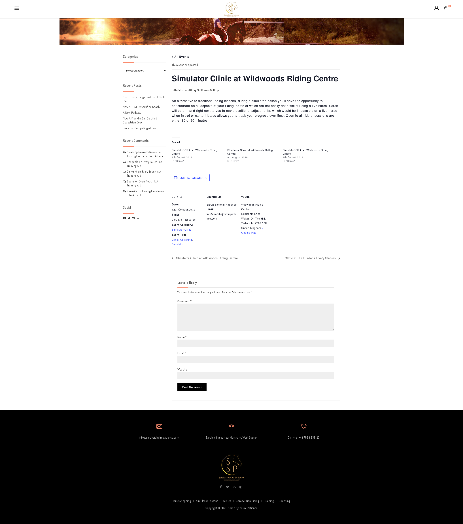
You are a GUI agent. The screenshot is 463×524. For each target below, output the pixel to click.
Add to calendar (191, 178)
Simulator (178, 244)
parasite (132, 191)
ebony (131, 181)
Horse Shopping (181, 501)
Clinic (175, 239)
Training (269, 501)
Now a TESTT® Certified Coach (141, 107)
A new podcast (132, 112)
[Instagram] (240, 487)
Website (182, 369)
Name (182, 337)
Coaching (186, 239)
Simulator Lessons (207, 501)
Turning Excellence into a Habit (145, 156)
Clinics (227, 501)
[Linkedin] (234, 487)
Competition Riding (247, 501)
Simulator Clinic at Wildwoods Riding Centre (194, 151)
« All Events (180, 56)
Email (181, 353)
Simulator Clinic (181, 229)
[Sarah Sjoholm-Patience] (231, 8)
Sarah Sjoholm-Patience (142, 152)
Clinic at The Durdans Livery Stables (311, 258)
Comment (184, 301)
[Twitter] (227, 487)
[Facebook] (221, 487)
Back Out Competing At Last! (140, 128)
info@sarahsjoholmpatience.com (159, 437)
